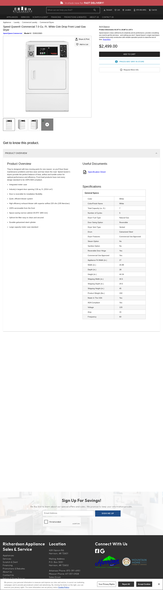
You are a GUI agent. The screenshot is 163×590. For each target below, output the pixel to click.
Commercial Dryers (47, 22)
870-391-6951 (73, 570)
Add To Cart (129, 54)
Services (25, 17)
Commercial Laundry (29, 22)
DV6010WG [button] (37, 33)
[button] (104, 10)
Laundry (17, 22)
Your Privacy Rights (106, 584)
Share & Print (84, 39)
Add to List (84, 44)
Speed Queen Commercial (12, 33)
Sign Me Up (108, 513)
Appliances (12, 17)
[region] (81, 584)
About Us (94, 17)
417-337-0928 (72, 574)
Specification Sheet (97, 172)
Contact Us (108, 17)
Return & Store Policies (14, 578)
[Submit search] (95, 10)
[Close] (159, 584)
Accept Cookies (144, 584)
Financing (56, 17)
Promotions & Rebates (75, 17)
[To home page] (22, 10)
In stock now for (84, 2)
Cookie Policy (63, 587)
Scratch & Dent (40, 17)
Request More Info (131, 70)
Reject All (126, 584)
